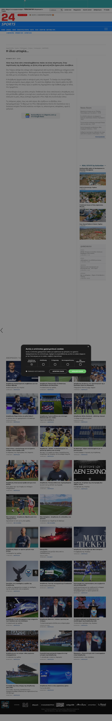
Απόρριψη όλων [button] (58, 371)
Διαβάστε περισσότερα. (55, 356)
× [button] (88, 346)
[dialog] (56, 360)
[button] (35, 371)
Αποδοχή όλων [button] (77, 371)
